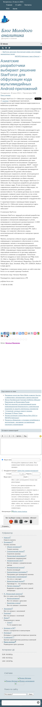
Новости (7, 537)
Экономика (8, 609)
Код (25, 436)
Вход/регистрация (21, 471)
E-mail (9, 474)
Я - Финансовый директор (13, 594)
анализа (5, 101)
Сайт (25, 477)
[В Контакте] (6, 47)
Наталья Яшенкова (12, 343)
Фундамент (8, 542)
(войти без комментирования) (27, 471)
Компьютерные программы (17, 572)
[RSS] (2, 47)
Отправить (5, 526)
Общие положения (14, 547)
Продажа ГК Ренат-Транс (14, 413)
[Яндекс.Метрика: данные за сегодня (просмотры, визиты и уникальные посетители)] (11, 681)
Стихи (9, 622)
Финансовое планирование (17, 577)
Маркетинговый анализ (16, 581)
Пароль (28, 474)
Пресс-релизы (6, 95)
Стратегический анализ (16, 551)
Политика (7, 613)
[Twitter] (9, 47)
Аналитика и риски (14, 603)
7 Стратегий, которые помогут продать (18, 411)
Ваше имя (7, 460)
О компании (9, 637)
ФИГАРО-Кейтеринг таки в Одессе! (27, 56)
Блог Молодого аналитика (16, 32)
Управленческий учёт (15, 560)
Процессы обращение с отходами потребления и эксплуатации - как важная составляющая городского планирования (22, 422)
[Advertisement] (21, 308)
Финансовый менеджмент (17, 556)
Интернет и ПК (9, 628)
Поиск (30, 694)
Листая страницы (13, 586)
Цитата (18, 436)
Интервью (7, 633)
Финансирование (13, 598)
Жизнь (7, 618)
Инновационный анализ (16, 567)
